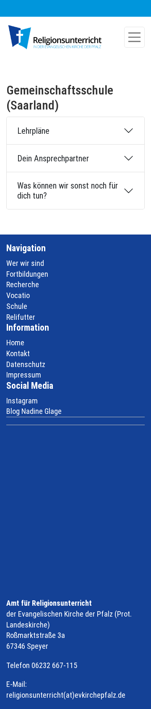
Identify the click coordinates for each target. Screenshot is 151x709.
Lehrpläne (33, 131)
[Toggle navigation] (134, 37)
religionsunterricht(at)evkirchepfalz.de (65, 695)
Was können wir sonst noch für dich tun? (67, 191)
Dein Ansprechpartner (53, 158)
